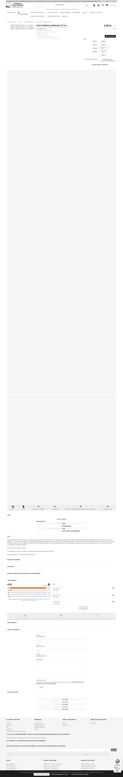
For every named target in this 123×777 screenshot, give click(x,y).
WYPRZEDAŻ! (74, 9)
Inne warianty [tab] (25, 617)
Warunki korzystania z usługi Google (46, 683)
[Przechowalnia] (103, 5)
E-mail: (40, 635)
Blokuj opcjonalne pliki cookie (59, 774)
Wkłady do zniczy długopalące (52, 770)
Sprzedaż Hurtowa (39, 727)
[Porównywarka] (98, 5)
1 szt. (52, 36)
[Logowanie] (94, 5)
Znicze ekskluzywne (11, 768)
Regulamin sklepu (39, 723)
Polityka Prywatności (39, 725)
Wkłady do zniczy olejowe (50, 768)
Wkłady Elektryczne (37, 16)
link (86, 754)
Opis (23, 509)
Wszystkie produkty (37, 12)
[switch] (117, 771)
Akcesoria (55, 509)
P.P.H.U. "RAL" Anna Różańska (51, 38)
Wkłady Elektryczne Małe (87, 768)
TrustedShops (107, 509)
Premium (67, 9)
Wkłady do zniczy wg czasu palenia (53, 764)
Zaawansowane (49, 9)
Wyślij (41, 687)
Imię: (40, 645)
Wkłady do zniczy (96, 12)
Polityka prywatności (78, 682)
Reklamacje (65, 725)
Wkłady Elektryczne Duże (87, 764)
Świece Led (84, 770)
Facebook (93, 723)
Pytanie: (41, 655)
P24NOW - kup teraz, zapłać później (16, 731)
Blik (7, 727)
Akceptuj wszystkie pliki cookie (79, 774)
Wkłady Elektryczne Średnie (88, 766)
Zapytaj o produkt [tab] (61, 617)
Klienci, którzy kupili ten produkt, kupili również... (80, 509)
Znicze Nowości (10, 764)
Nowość (62, 9)
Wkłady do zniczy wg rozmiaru (52, 766)
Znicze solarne (10, 770)
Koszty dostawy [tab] (97, 617)
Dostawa (8, 725)
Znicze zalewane (28, 22)
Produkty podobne (38, 509)
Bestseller (56, 9)
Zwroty (64, 723)
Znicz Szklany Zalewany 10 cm (43, 22)
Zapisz (114, 750)
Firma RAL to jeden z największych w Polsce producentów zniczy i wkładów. (26, 738)
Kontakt (36, 729)
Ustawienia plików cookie (41, 774)
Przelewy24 (9, 729)
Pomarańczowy (44, 35)
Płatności (8, 723)
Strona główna (11, 22)
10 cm (44, 33)
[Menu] (120, 759)
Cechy (13, 509)
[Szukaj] (87, 6)
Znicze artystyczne (11, 766)
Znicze (84, 12)
